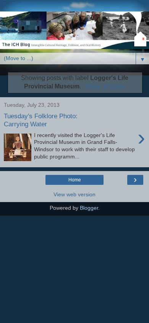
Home (74, 180)
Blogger (89, 208)
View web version (74, 194)
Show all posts (105, 86)
